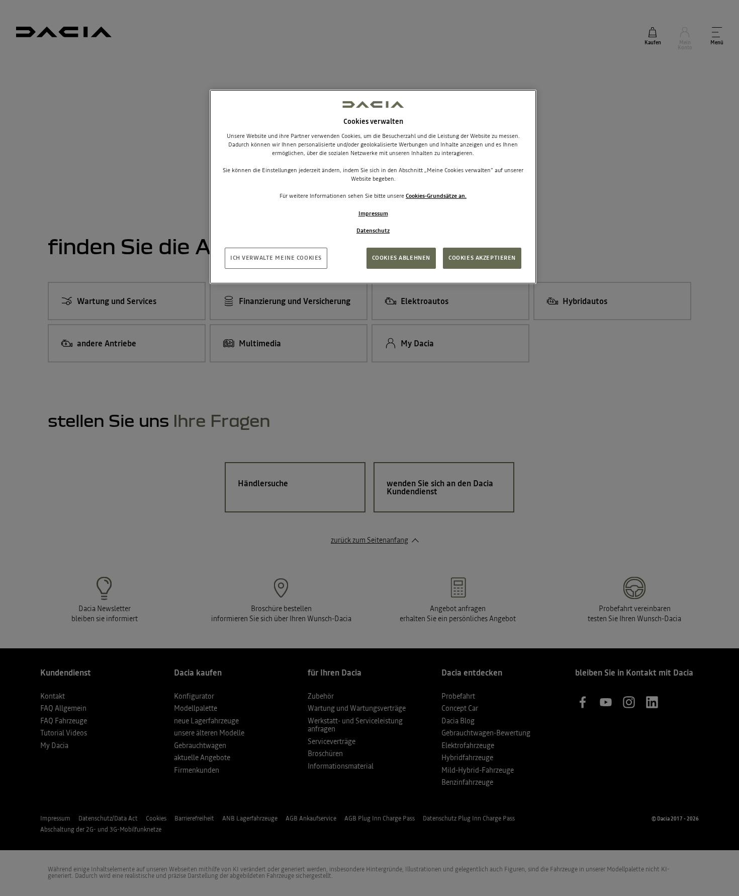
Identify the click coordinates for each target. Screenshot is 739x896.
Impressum (373, 213)
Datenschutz (373, 231)
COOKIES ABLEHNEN (401, 258)
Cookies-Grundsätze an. (436, 196)
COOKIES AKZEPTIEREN (482, 258)
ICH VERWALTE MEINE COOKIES (276, 258)
